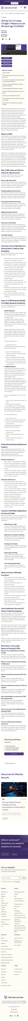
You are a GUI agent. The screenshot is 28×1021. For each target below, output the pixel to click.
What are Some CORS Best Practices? (11, 95)
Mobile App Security (19, 892)
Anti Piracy (6, 58)
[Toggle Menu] (25, 7)
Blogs (6, 13)
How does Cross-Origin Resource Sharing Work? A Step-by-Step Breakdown (14, 80)
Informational (6, 63)
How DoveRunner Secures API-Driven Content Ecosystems (13, 99)
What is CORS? (6, 72)
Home (2, 13)
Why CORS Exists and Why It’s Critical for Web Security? (13, 76)
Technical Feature (6, 66)
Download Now (14, 3)
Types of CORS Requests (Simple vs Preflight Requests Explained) (13, 85)
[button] (2, 39)
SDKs (12, 630)
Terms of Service (14, 1012)
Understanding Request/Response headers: (13, 88)
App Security (4, 892)
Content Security (6, 60)
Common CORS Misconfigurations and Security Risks (13, 92)
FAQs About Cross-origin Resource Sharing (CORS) (12, 103)
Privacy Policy (14, 1009)
